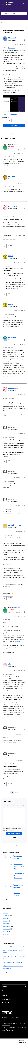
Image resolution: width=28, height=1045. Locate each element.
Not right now (6, 929)
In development (7, 926)
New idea (15, 144)
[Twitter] (2, 1002)
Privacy (3, 1019)
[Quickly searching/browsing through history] (23, 134)
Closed (4, 934)
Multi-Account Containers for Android (12, 962)
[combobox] (14, 13)
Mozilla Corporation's (9, 1023)
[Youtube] (8, 1002)
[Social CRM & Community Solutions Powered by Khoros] (22, 1041)
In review (5, 921)
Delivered (5, 931)
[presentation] (4, 805)
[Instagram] (5, 1002)
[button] (4, 120)
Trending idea (11, 48)
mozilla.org (4, 1017)
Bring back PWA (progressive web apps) (13, 946)
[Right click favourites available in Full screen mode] (20, 134)
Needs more (6, 918)
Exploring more (7, 923)
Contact (20, 1019)
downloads (6, 117)
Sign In (22, 3)
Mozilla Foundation (6, 1025)
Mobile (5, 114)
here (21, 686)
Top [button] (2, 1041)
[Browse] (3, 3)
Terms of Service (15, 1017)
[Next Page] (18, 792)
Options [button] (26, 22)
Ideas (3, 22)
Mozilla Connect (9, 3)
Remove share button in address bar (19, 866)
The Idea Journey (18, 641)
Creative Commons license (8, 1030)
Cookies (12, 1019)
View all (7, 899)
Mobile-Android (13, 114)
